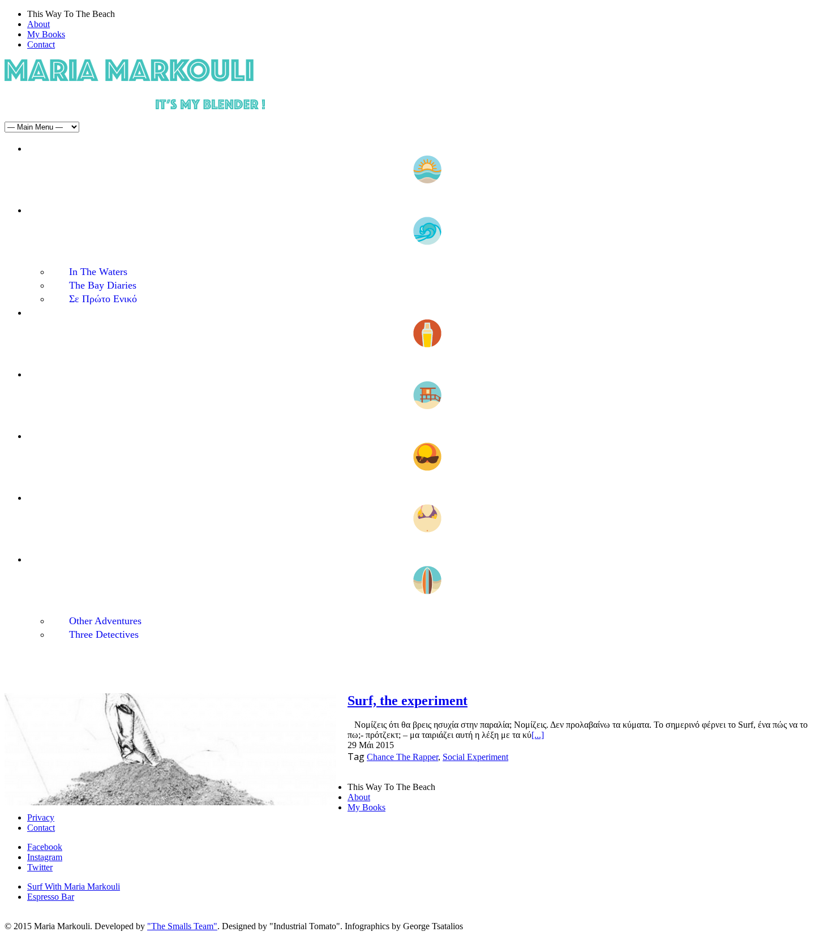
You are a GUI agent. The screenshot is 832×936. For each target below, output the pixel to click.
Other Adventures (105, 620)
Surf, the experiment (408, 700)
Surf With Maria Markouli (73, 886)
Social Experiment (475, 757)
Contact (41, 44)
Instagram (44, 857)
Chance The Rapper (402, 757)
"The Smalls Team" (182, 926)
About (38, 24)
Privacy (40, 817)
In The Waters (98, 271)
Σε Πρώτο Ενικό (103, 298)
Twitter (40, 867)
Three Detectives (104, 634)
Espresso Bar (50, 896)
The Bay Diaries (102, 285)
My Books (46, 34)
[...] (537, 735)
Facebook (44, 847)
